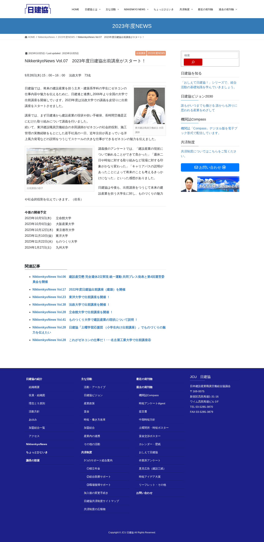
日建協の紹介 (34, 378)
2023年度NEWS (156, 53)
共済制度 (86, 452)
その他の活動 (92, 444)
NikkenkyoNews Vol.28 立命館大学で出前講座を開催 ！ (72, 312)
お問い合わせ (144, 492)
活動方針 (34, 411)
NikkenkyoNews (36, 444)
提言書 (143, 411)
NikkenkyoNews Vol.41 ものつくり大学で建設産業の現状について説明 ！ (85, 319)
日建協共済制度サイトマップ (101, 501)
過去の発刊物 (144, 387)
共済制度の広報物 (95, 509)
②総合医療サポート (99, 476)
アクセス (34, 436)
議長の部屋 (33, 460)
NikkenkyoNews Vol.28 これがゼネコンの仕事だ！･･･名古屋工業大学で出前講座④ (91, 340)
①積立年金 (93, 468)
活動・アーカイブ (95, 387)
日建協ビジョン (93, 395)
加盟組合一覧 (37, 427)
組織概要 (34, 387)
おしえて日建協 (148, 452)
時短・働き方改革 (95, 419)
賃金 (86, 411)
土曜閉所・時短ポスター (154, 427)
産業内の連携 (92, 436)
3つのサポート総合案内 (98, 460)
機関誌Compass (149, 395)
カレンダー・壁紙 (150, 444)
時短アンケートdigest (152, 403)
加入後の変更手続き (96, 492)
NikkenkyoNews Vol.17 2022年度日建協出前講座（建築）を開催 (78, 289)
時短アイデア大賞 (150, 476)
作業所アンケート (150, 460)
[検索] (193, 62)
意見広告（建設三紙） (152, 468)
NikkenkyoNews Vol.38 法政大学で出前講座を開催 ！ (71, 304)
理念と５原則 (37, 403)
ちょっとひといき (37, 452)
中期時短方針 (147, 419)
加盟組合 (89, 427)
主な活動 (86, 378)
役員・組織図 (37, 395)
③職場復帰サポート (99, 484)
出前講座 (141, 53)
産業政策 (89, 403)
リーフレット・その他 (152, 484)
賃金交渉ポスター (150, 436)
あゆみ (33, 419)
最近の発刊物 (144, 378)
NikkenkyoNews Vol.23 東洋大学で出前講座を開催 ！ (71, 297)
